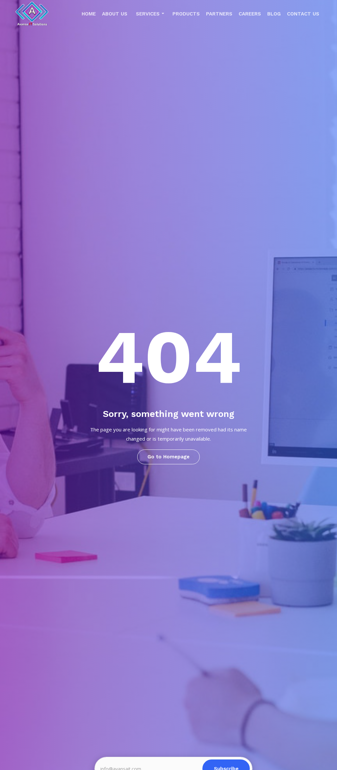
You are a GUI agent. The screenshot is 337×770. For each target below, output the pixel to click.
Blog (274, 14)
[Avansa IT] (31, 15)
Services (148, 14)
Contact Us (303, 14)
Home (89, 14)
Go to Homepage (168, 457)
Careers (250, 14)
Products (186, 14)
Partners (219, 14)
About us (114, 14)
